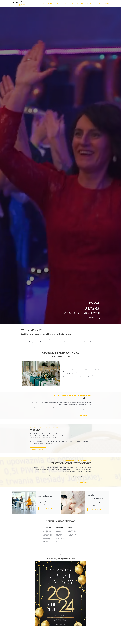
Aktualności (99, 3)
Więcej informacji (46, 508)
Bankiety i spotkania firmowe (80, 3)
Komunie (50, 3)
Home (40, 3)
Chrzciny (92, 3)
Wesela (45, 3)
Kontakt (107, 3)
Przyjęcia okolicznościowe (62, 3)
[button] (22, 539)
